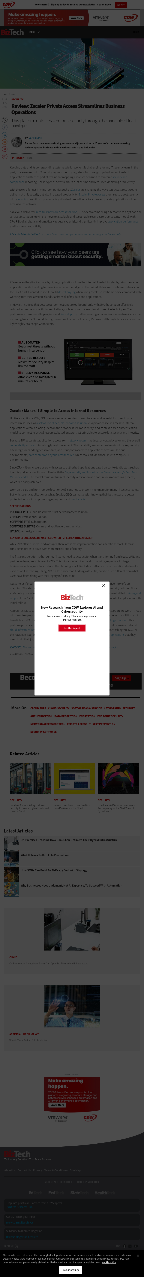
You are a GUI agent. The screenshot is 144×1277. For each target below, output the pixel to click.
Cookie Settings (71, 1270)
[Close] (138, 1255)
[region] (72, 1263)
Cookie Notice (109, 1262)
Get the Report (72, 628)
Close (103, 585)
